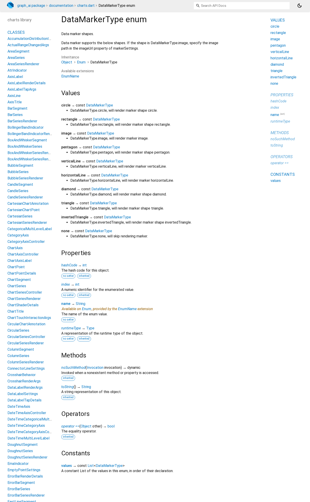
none (274, 83)
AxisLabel (15, 77)
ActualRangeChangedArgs (28, 45)
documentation (61, 5)
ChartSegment (19, 280)
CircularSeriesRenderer (25, 343)
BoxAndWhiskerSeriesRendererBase (36, 159)
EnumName (70, 76)
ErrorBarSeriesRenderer (26, 495)
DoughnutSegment (22, 444)
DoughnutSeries (20, 451)
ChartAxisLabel (19, 260)
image (275, 39)
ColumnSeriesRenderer (25, 362)
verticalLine (280, 52)
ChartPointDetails (21, 273)
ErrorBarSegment (21, 482)
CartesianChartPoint (23, 210)
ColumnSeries (18, 356)
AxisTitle (14, 102)
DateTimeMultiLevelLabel (28, 438)
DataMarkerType (99, 105)
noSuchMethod (73, 367)
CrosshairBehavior (21, 375)
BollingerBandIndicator (25, 127)
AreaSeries (16, 58)
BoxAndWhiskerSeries (24, 146)
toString (67, 387)
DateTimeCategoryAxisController (34, 432)
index (65, 284)
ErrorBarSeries (18, 489)
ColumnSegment (20, 349)
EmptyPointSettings (23, 470)
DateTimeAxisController (26, 413)
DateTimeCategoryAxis (26, 425)
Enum (81, 62)
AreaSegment (18, 51)
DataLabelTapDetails (24, 400)
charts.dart (86, 5)
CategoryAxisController (26, 241)
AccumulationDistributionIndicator (34, 38)
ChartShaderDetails (23, 305)
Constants (283, 174)
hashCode (69, 265)
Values (278, 20)
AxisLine (14, 96)
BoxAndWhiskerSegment (27, 140)
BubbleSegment (20, 165)
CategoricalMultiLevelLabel (29, 229)
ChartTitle (15, 311)
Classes (16, 32)
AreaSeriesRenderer (23, 64)
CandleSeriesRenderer (25, 197)
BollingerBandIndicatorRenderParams (37, 134)
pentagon (278, 45)
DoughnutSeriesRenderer (27, 457)
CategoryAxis (18, 235)
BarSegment (17, 108)
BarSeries (15, 115)
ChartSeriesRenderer (24, 299)
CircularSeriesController (26, 337)
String (80, 304)
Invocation (95, 367)
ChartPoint (16, 267)
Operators (282, 156)
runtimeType (71, 328)
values (66, 465)
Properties (282, 94)
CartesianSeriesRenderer (27, 222)
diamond (277, 64)
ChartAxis (15, 248)
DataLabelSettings (22, 394)
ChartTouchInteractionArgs (29, 318)
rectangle (278, 33)
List (91, 465)
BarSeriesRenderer (22, 121)
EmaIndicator (18, 463)
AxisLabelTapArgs (21, 89)
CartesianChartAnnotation (28, 203)
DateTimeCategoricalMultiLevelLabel (37, 419)
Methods (280, 132)
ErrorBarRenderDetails (25, 476)
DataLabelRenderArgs (25, 387)
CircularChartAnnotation (26, 324)
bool (111, 426)
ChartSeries (16, 286)
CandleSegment (20, 184)
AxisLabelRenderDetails (26, 83)
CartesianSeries (19, 216)
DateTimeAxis (18, 406)
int (85, 265)
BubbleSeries (18, 172)
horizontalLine (282, 58)
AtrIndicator (17, 70)
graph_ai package (31, 5)
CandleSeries (17, 191)
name (65, 304)
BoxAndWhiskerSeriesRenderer (32, 153)
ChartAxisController (23, 254)
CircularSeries (18, 330)
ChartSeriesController (24, 292)
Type (90, 328)
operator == (70, 426)
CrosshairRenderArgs (24, 381)
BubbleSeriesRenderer (25, 178)
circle (275, 26)
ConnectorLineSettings (26, 368)
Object (66, 62)
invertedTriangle (283, 77)
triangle (277, 71)
